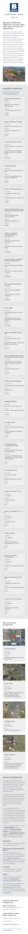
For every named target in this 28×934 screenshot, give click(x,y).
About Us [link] (20, 14)
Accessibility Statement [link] (7, 930)
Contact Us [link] (14, 17)
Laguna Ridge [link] (6, 860)
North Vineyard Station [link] (13, 858)
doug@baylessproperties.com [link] (11, 93)
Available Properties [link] (11, 14)
